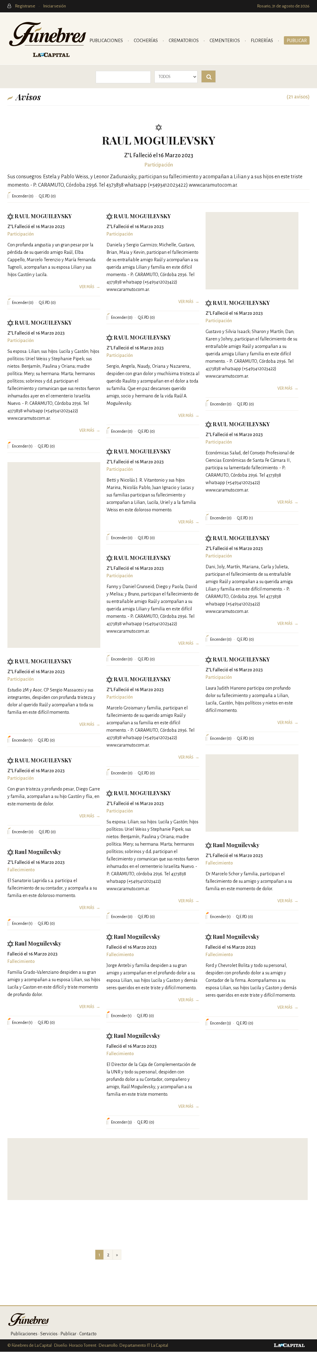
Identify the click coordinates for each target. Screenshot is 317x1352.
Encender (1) (22, 446)
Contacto (88, 1333)
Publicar (297, 40)
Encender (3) (221, 1023)
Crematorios (184, 40)
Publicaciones (106, 40)
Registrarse (25, 6)
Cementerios (225, 40)
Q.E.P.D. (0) (47, 196)
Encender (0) (22, 196)
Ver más (86, 287)
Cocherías (146, 40)
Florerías (262, 40)
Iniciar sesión (54, 6)
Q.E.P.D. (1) (245, 518)
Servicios (49, 1333)
